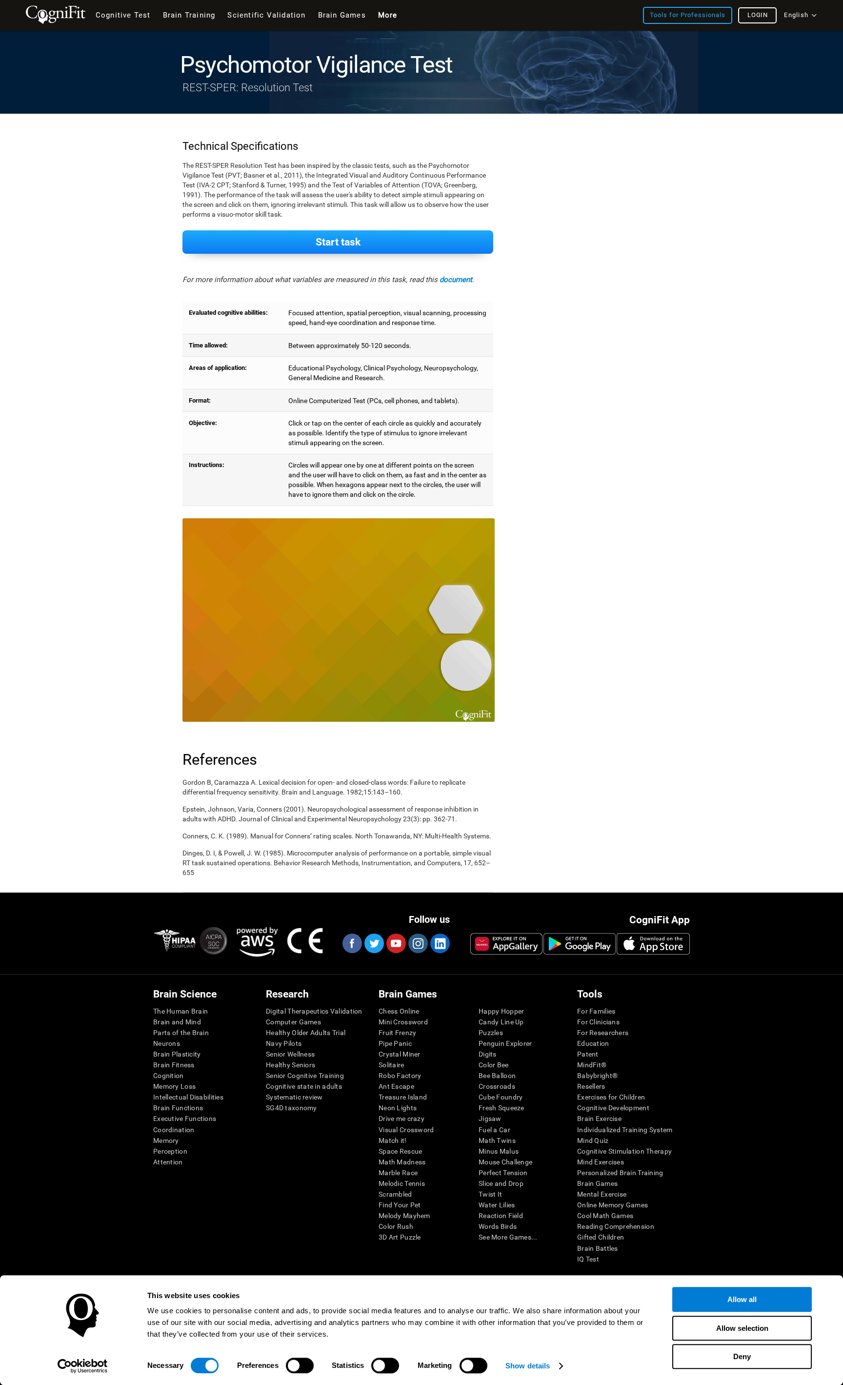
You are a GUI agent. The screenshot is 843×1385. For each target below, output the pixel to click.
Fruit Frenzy (397, 1033)
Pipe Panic (395, 1043)
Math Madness (402, 1162)
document (456, 279)
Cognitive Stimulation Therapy (624, 1151)
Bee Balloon (497, 1075)
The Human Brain (180, 1011)
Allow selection (742, 1328)
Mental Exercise (601, 1194)
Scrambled (395, 1194)
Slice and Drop (501, 1183)
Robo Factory (400, 1075)
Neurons (166, 1043)
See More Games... (508, 1237)
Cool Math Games (605, 1216)
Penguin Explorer (505, 1043)
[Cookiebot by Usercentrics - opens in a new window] (82, 1366)
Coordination (173, 1130)
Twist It (490, 1194)
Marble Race (398, 1173)
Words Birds (498, 1226)
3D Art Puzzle (400, 1237)
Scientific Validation (266, 15)
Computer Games (293, 1022)
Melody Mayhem (404, 1216)
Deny (742, 1356)
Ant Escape (396, 1086)
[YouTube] (395, 943)
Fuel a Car (494, 1130)
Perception (170, 1151)
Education (593, 1043)
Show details (527, 1366)
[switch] (300, 1365)
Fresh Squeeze (501, 1108)
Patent (588, 1054)
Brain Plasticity (177, 1054)
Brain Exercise (599, 1118)
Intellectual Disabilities (188, 1097)
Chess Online (399, 1011)
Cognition (168, 1075)
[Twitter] (373, 943)
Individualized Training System (624, 1130)
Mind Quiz (593, 1140)
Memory (166, 1140)
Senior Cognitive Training (305, 1075)
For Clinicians (598, 1022)
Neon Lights (398, 1108)
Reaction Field (501, 1216)
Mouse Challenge (505, 1162)
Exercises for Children (611, 1097)
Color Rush (396, 1226)
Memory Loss (174, 1086)
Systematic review (294, 1097)
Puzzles (491, 1033)
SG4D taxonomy (291, 1108)
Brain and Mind (177, 1022)
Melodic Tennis (402, 1183)
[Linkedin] (439, 943)
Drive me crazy (401, 1118)
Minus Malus (499, 1151)
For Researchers (602, 1033)
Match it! (393, 1140)
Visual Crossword (406, 1130)
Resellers (591, 1086)
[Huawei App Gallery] (506, 944)
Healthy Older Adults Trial (305, 1033)
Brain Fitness (174, 1065)
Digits (488, 1054)
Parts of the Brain (181, 1033)
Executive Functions (184, 1118)
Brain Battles (597, 1248)
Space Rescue (400, 1151)
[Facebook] (351, 943)
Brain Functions (178, 1108)
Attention (168, 1162)
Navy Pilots (283, 1043)
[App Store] (653, 944)
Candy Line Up (501, 1022)
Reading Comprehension (615, 1226)
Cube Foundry (500, 1097)
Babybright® (597, 1075)
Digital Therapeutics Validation (314, 1011)
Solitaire (391, 1065)
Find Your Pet (400, 1205)
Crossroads (497, 1086)
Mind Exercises (600, 1162)
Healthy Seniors (290, 1065)
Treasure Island (403, 1097)
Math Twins (497, 1140)
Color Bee (494, 1065)
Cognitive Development (613, 1108)
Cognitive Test (123, 15)
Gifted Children (600, 1237)
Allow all (742, 1299)
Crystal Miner (400, 1054)
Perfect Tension (503, 1173)
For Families (596, 1011)
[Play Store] (579, 944)
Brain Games (597, 1183)
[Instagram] (417, 943)
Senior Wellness (290, 1054)
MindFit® (591, 1065)
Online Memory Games (612, 1205)
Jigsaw (490, 1118)
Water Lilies (497, 1205)
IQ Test (588, 1259)
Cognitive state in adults (304, 1086)
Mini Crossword (403, 1022)
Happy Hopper (501, 1011)
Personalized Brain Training (620, 1173)
